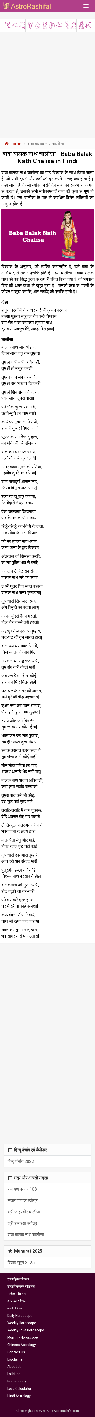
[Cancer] (29, 24)
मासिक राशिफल (16, 1294)
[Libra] (51, 24)
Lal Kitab (13, 1374)
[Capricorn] (73, 24)
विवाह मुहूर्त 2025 (21, 1262)
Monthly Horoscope (22, 1337)
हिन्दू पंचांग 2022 (21, 1161)
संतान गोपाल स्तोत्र (23, 1200)
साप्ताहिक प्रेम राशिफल (21, 1286)
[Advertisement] (47, 83)
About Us (14, 1367)
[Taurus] (14, 24)
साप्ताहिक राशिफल (18, 1279)
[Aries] (7, 24)
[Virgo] (44, 24)
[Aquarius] (80, 24)
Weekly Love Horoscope (25, 1330)
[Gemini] (22, 24)
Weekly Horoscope (21, 1323)
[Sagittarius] (65, 24)
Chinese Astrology (21, 1345)
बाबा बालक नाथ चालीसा (26, 1234)
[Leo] (36, 24)
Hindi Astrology (19, 1396)
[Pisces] (88, 24)
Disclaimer (15, 1359)
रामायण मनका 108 (22, 1188)
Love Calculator (19, 1388)
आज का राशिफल (17, 1301)
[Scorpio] (58, 24)
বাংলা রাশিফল (14, 1308)
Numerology (16, 1381)
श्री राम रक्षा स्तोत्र (22, 1223)
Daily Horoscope (19, 1316)
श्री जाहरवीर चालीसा (24, 1211)
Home (15, 143)
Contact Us (16, 1352)
